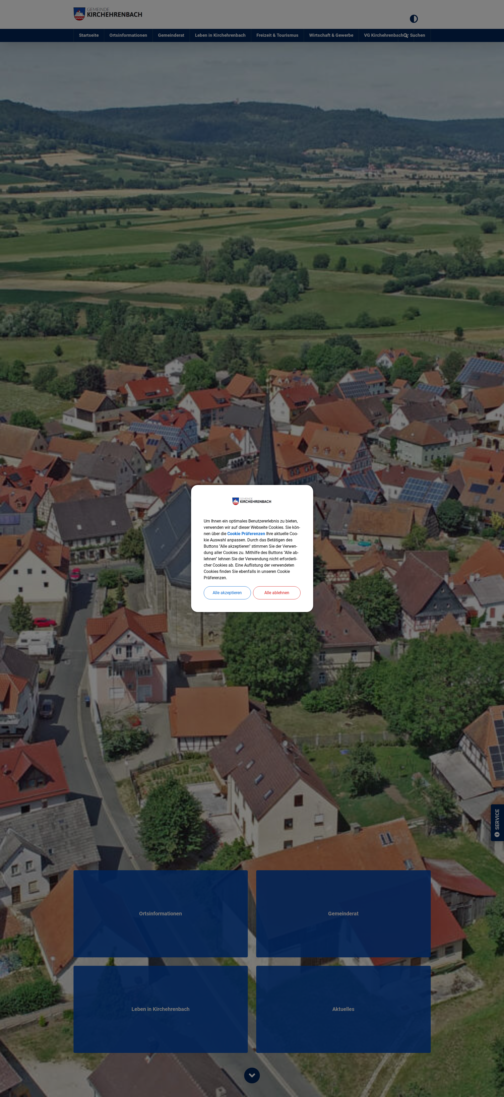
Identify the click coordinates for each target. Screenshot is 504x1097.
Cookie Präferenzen (246, 533)
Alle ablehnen (276, 592)
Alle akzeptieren (227, 592)
